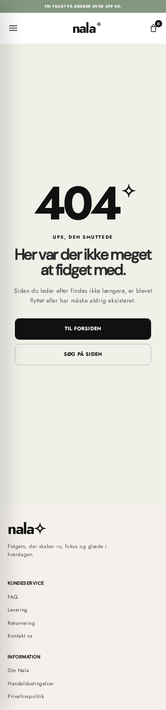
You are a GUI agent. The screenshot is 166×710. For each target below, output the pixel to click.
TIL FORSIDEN (83, 328)
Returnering (21, 623)
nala (86, 28)
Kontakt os (20, 636)
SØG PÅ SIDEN (83, 354)
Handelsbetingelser (31, 683)
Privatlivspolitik (26, 696)
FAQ (13, 597)
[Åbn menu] (14, 28)
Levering (18, 610)
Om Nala (18, 670)
